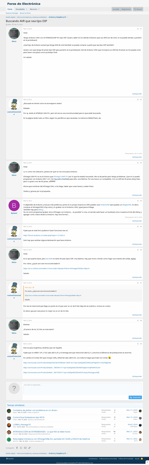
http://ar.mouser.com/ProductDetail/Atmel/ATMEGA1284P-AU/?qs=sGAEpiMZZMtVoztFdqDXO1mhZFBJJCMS (67, 362)
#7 (141, 283)
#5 (141, 226)
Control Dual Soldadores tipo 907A (28, 417)
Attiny (40, 209)
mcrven (15, 434)
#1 (141, 29)
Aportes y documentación (36, 420)
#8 (141, 320)
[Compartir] (137, 29)
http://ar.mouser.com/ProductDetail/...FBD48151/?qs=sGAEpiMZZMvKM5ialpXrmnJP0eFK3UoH (61, 367)
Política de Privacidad (126, 459)
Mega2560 (127, 204)
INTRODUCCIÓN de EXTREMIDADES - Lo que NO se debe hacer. (42, 431)
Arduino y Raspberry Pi (36, 441)
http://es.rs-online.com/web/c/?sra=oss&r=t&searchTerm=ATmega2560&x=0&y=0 (56, 268)
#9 (141, 344)
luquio (15, 412)
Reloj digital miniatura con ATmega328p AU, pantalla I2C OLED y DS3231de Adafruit (51, 439)
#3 (141, 163)
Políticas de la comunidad (108, 459)
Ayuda (137, 459)
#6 (141, 250)
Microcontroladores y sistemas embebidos (39, 427)
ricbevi (15, 420)
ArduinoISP (105, 204)
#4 (141, 201)
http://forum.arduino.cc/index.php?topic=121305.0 (44, 235)
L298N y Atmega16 (22, 424)
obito (14, 427)
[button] (26, 9)
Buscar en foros (25, 13)
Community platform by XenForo (74, 463)
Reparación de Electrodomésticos (39, 434)
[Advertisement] (82, 74)
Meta (9, 24)
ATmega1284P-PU (61, 176)
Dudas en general (33, 412)
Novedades (20, 9)
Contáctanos (93, 459)
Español (11, 459)
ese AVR (49, 258)
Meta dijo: (28, 287)
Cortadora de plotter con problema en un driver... (35, 410)
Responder (138, 94)
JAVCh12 (15, 441)
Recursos (33, 9)
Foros (10, 9)
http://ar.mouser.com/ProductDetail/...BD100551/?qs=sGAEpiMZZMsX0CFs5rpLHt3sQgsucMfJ (61, 372)
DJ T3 (135, 441)
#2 (141, 100)
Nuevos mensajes (12, 13)
